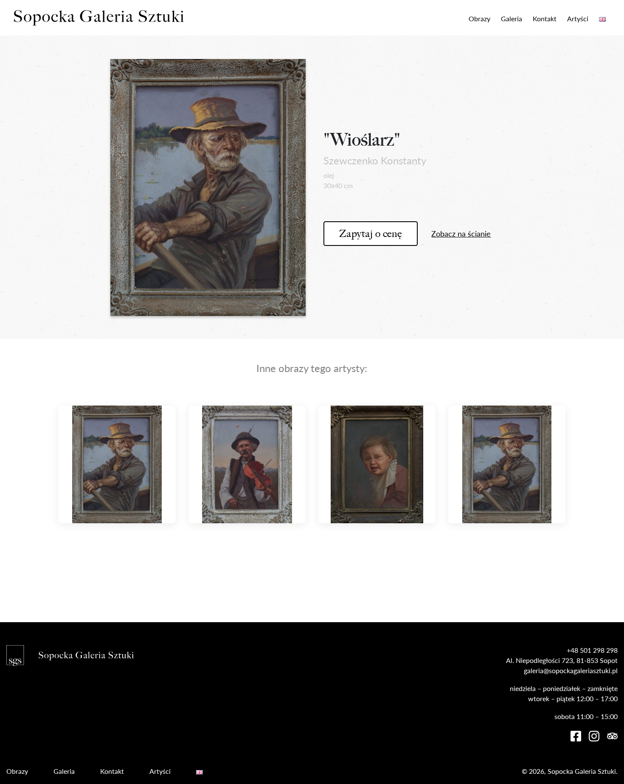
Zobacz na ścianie (461, 233)
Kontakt (545, 18)
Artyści (577, 18)
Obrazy (479, 18)
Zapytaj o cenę (370, 233)
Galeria (511, 18)
